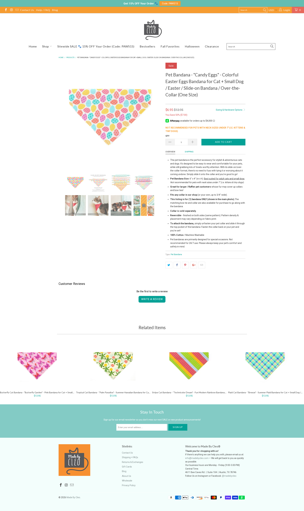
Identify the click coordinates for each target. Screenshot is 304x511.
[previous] (64, 115)
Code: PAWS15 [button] (170, 3)
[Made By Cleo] (152, 30)
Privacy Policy (129, 485)
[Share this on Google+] (193, 265)
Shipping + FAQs (130, 457)
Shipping (189, 151)
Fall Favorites (170, 46)
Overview (170, 151)
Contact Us (27, 9)
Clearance (212, 46)
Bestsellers (147, 46)
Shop (46, 46)
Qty (167, 136)
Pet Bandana (176, 254)
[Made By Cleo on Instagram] (11, 10)
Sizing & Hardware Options (229, 110)
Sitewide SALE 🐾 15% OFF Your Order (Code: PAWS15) (95, 46)
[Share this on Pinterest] (185, 265)
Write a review (152, 299)
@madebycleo (229, 476)
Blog (55, 9)
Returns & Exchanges (132, 462)
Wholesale (127, 480)
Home (33, 46)
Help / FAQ (43, 9)
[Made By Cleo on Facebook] (5, 10)
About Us (126, 476)
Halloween (192, 46)
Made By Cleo (73, 497)
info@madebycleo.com (197, 458)
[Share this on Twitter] (168, 265)
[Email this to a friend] (201, 265)
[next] (156, 115)
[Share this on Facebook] (177, 265)
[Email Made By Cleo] (17, 10)
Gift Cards (127, 466)
